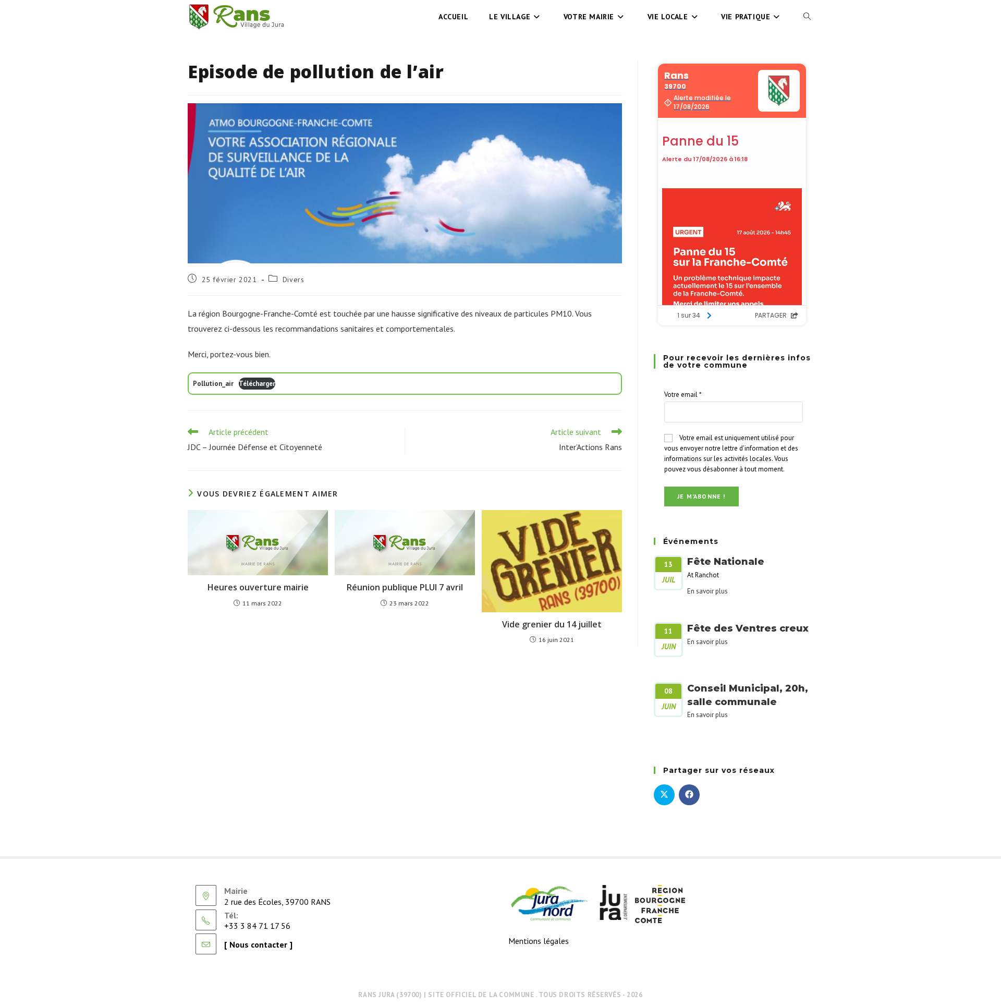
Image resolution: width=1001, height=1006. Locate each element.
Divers (293, 279)
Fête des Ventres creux (748, 628)
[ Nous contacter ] (258, 944)
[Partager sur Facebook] (689, 794)
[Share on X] (664, 794)
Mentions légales (538, 941)
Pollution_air (213, 383)
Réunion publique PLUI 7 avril (405, 587)
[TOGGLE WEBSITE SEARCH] (807, 16)
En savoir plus (707, 591)
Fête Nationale (725, 561)
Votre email (683, 394)
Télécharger (257, 383)
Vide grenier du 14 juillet (552, 624)
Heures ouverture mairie (258, 587)
